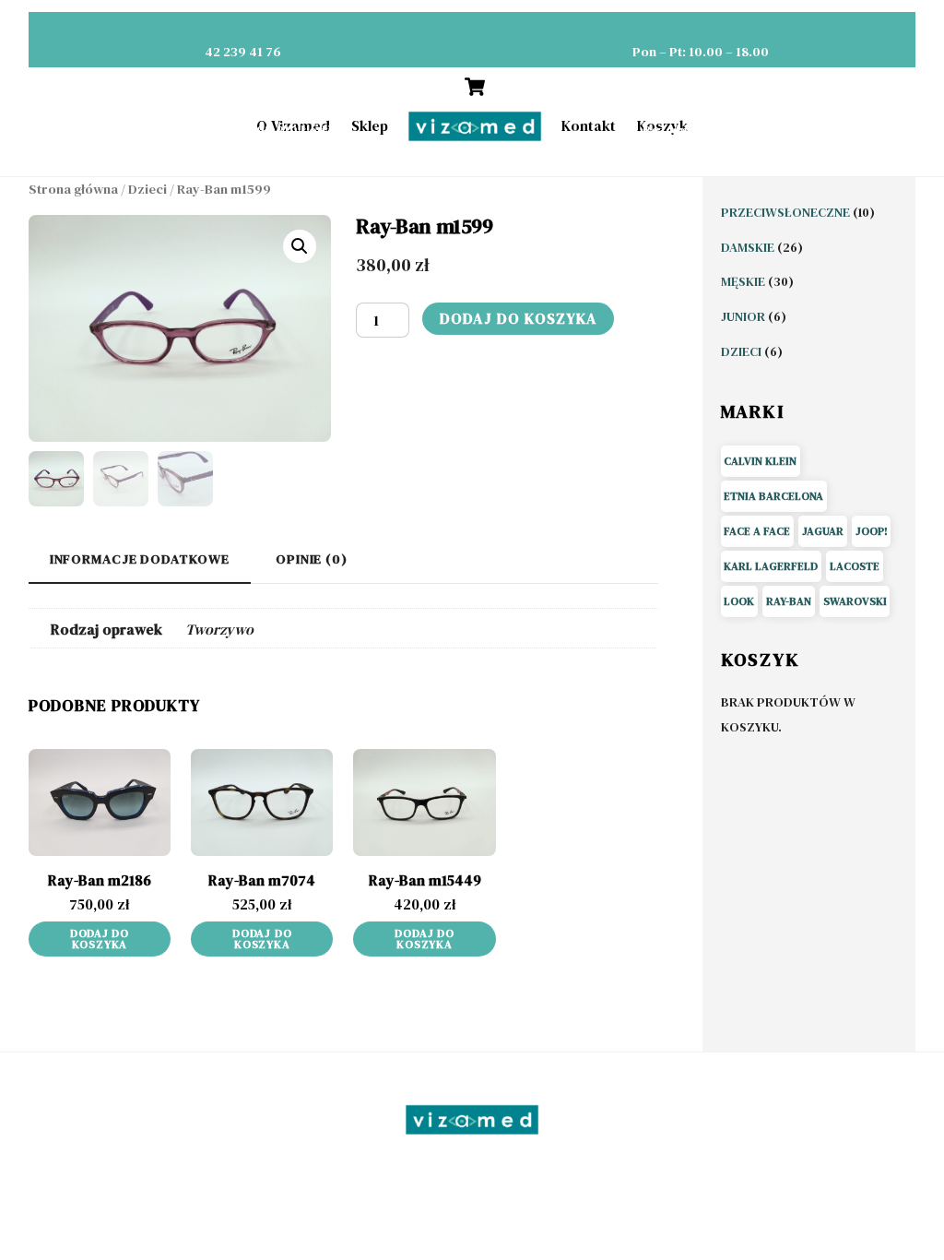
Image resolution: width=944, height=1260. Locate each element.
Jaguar (823, 531)
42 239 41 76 (243, 51)
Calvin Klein (760, 461)
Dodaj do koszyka (518, 318)
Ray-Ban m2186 (99, 880)
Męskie (744, 281)
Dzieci (147, 189)
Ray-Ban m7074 (261, 880)
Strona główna (73, 189)
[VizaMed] (472, 1130)
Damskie (749, 247)
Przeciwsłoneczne (787, 212)
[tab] (140, 559)
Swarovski (855, 601)
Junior (744, 316)
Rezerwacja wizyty (701, 130)
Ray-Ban (788, 601)
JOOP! (872, 531)
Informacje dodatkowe (140, 559)
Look (739, 601)
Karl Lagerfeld (771, 566)
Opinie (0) (312, 559)
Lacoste (854, 566)
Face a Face (757, 531)
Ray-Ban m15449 (425, 880)
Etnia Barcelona (773, 496)
